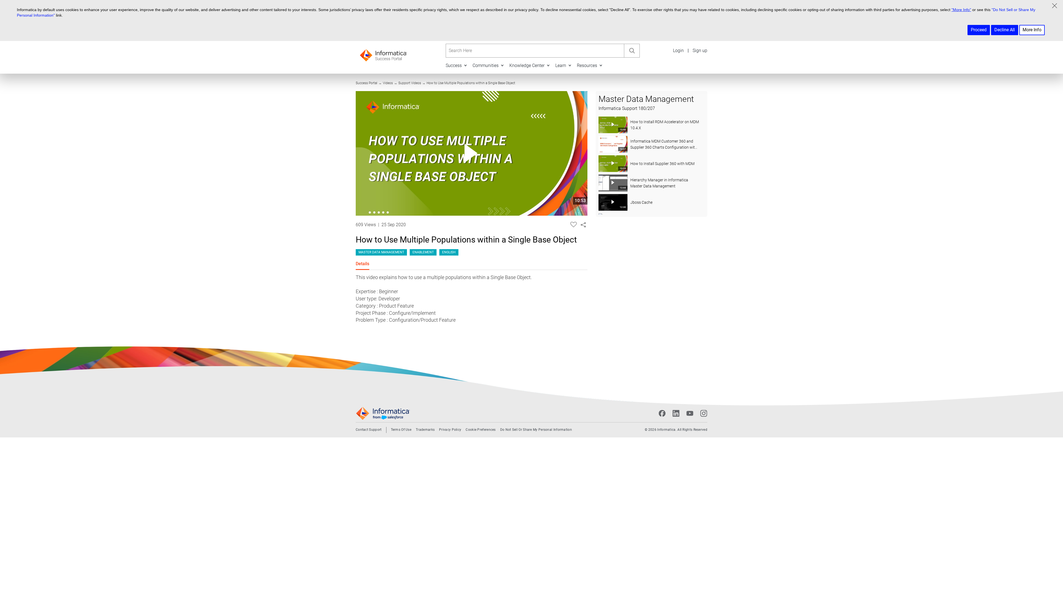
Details (362, 263)
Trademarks (425, 430)
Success (454, 65)
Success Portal (366, 83)
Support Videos (409, 83)
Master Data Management (381, 252)
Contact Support (369, 430)
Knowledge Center (527, 65)
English (449, 252)
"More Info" (961, 9)
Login (678, 50)
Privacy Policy (450, 430)
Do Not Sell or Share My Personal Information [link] (536, 430)
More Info (1032, 29)
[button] (465, 65)
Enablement (423, 252)
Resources (587, 65)
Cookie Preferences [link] (481, 430)
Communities (486, 65)
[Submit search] (631, 50)
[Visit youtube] (689, 413)
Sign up (700, 50)
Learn (560, 65)
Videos (388, 83)
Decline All (1004, 29)
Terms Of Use (401, 430)
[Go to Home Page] (383, 54)
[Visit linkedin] (676, 413)
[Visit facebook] (662, 413)
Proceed (979, 29)
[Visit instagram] (703, 413)
